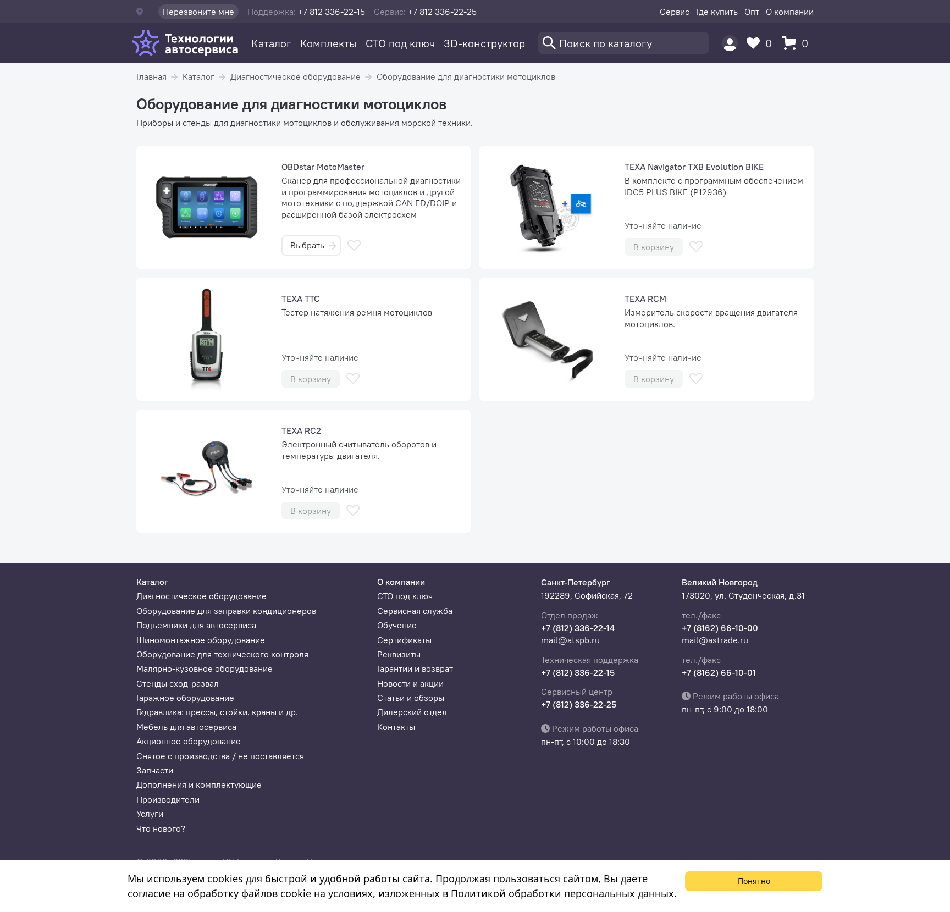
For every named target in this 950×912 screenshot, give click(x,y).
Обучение (397, 625)
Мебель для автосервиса (186, 726)
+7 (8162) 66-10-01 (719, 672)
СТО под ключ (400, 43)
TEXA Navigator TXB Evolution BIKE (694, 166)
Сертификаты (404, 639)
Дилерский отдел (412, 711)
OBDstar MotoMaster (322, 166)
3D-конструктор (484, 43)
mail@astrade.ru (715, 640)
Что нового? (160, 828)
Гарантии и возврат (415, 668)
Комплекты (328, 43)
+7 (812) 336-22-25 (578, 704)
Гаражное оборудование (185, 697)
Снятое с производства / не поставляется (220, 755)
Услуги (149, 813)
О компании (790, 11)
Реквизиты (399, 654)
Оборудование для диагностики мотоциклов (466, 76)
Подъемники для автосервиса (196, 625)
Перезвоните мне (198, 11)
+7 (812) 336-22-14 (578, 628)
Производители (168, 799)
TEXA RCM (645, 298)
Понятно (754, 881)
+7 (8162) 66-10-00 (720, 628)
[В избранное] (354, 245)
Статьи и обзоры (410, 697)
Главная (151, 76)
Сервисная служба (414, 610)
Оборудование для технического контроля (222, 654)
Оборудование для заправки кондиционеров (226, 610)
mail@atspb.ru (570, 640)
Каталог (271, 43)
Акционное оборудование (188, 741)
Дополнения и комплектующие (199, 784)
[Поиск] (623, 43)
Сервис (674, 11)
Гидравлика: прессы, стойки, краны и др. (217, 711)
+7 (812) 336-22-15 (578, 672)
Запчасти (154, 770)
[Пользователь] (730, 43)
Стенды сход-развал (177, 683)
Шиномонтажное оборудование (200, 639)
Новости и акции (410, 683)
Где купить (717, 11)
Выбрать (307, 245)
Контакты (396, 726)
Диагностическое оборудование (295, 76)
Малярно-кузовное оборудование (204, 668)
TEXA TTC (300, 298)
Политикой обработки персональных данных (562, 893)
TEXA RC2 (301, 430)
